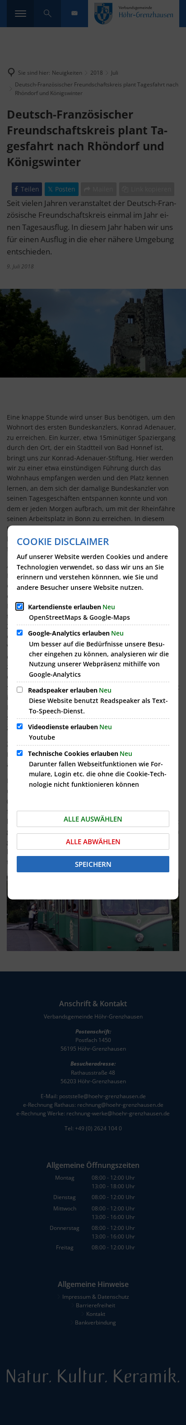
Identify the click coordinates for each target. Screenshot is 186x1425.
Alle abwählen (93, 841)
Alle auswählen (93, 818)
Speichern (93, 864)
